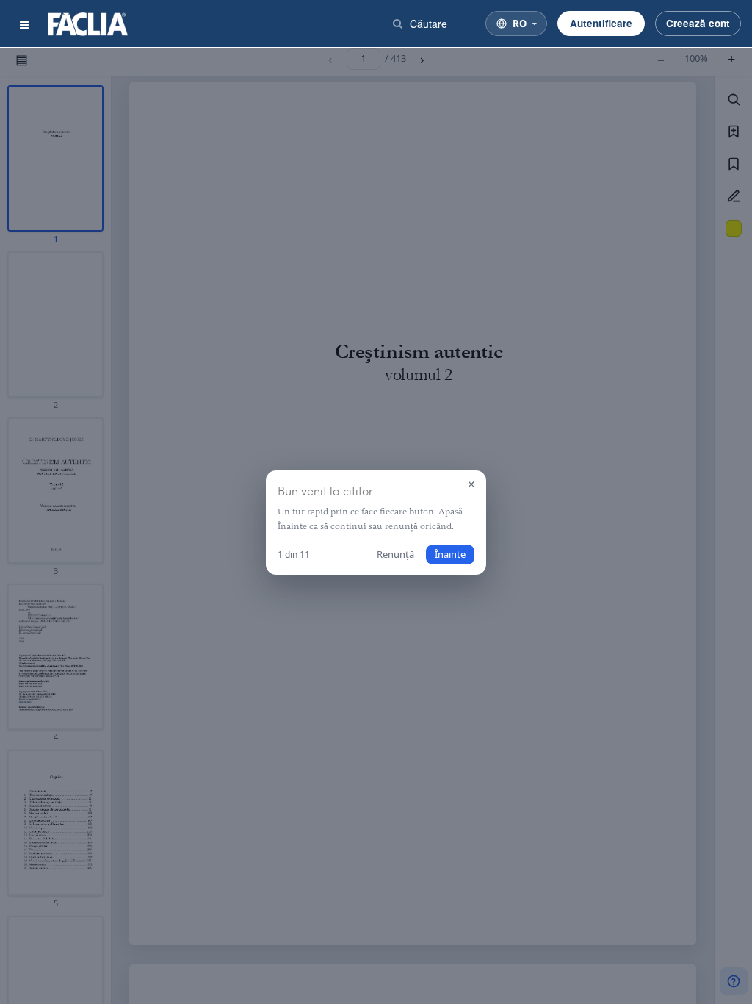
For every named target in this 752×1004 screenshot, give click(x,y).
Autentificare (601, 23)
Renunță (395, 554)
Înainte (450, 554)
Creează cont (698, 23)
